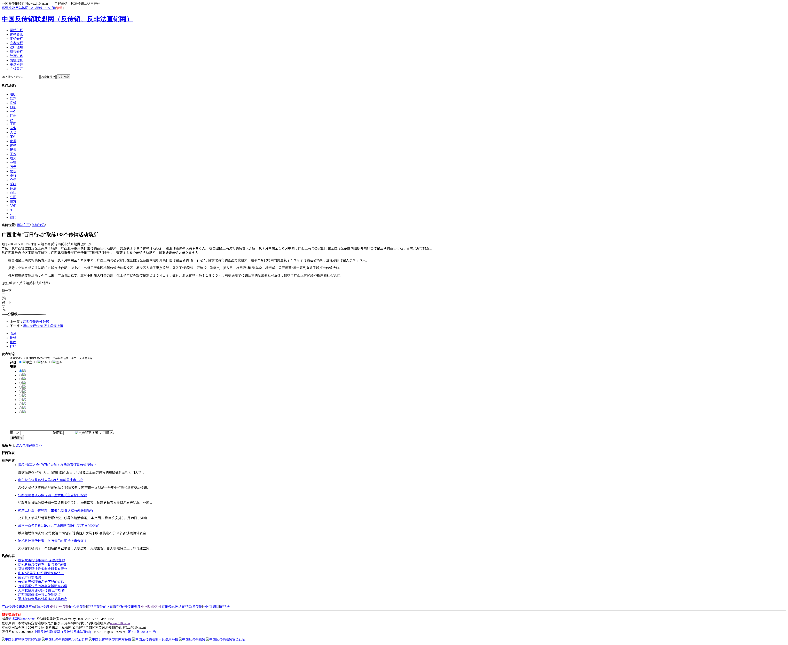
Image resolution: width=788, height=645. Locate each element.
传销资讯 (16, 34)
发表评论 (16, 437)
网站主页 (16, 30)
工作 (13, 154)
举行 (13, 175)
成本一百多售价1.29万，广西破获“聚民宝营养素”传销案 (58, 525)
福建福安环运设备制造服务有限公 (42, 569)
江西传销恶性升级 (36, 321)
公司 (13, 197)
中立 (29, 362)
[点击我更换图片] (88, 433)
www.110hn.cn (120, 623)
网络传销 (181, 606)
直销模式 (168, 606)
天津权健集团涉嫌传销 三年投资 (41, 590)
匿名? (110, 433)
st (11, 210)
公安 (13, 162)
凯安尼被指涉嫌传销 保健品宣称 (41, 560)
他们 (13, 107)
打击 (13, 116)
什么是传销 (78, 606)
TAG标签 (35, 8)
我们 (13, 205)
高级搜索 (8, 8)
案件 (13, 136)
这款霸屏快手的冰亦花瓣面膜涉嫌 (42, 586)
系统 (13, 184)
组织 (13, 94)
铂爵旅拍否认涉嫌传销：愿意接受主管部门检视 (52, 495)
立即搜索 (63, 76)
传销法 (225, 606)
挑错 (13, 338)
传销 (13, 145)
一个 (13, 111)
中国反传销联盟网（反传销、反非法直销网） (67, 19)
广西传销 (8, 606)
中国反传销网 (151, 606)
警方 (13, 201)
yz (11, 120)
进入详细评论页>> (29, 445)
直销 (13, 103)
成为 (13, 158)
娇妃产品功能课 (29, 577)
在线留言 (16, 69)
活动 (13, 98)
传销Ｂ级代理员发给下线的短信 (41, 581)
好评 (44, 362)
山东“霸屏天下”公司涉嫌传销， (41, 573)
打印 (13, 346)
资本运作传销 (59, 606)
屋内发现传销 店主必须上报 (43, 326)
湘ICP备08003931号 (142, 632)
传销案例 (120, 606)
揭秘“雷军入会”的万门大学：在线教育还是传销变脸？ (57, 465)
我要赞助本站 (11, 614)
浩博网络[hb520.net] (22, 619)
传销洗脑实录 (25, 606)
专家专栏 (16, 43)
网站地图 (22, 8)
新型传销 (195, 606)
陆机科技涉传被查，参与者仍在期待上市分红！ (52, 540)
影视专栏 (16, 51)
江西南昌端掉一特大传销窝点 (39, 594)
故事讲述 (16, 56)
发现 (13, 171)
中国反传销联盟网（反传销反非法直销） (63, 632)
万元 (13, 167)
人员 (13, 132)
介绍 (13, 180)
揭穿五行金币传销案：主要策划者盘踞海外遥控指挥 (56, 510)
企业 (13, 128)
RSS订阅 (48, 8)
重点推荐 (16, 64)
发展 (13, 141)
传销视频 (134, 606)
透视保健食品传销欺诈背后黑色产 (42, 599)
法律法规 (16, 47)
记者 (13, 149)
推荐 (13, 342)
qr (11, 213)
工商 (13, 124)
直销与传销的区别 (100, 606)
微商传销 (42, 606)
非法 (13, 192)
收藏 (13, 333)
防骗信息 (16, 60)
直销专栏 (16, 38)
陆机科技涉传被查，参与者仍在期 (42, 564)
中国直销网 (211, 606)
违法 (13, 188)
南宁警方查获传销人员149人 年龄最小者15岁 (50, 480)
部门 (13, 217)
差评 (59, 362)
